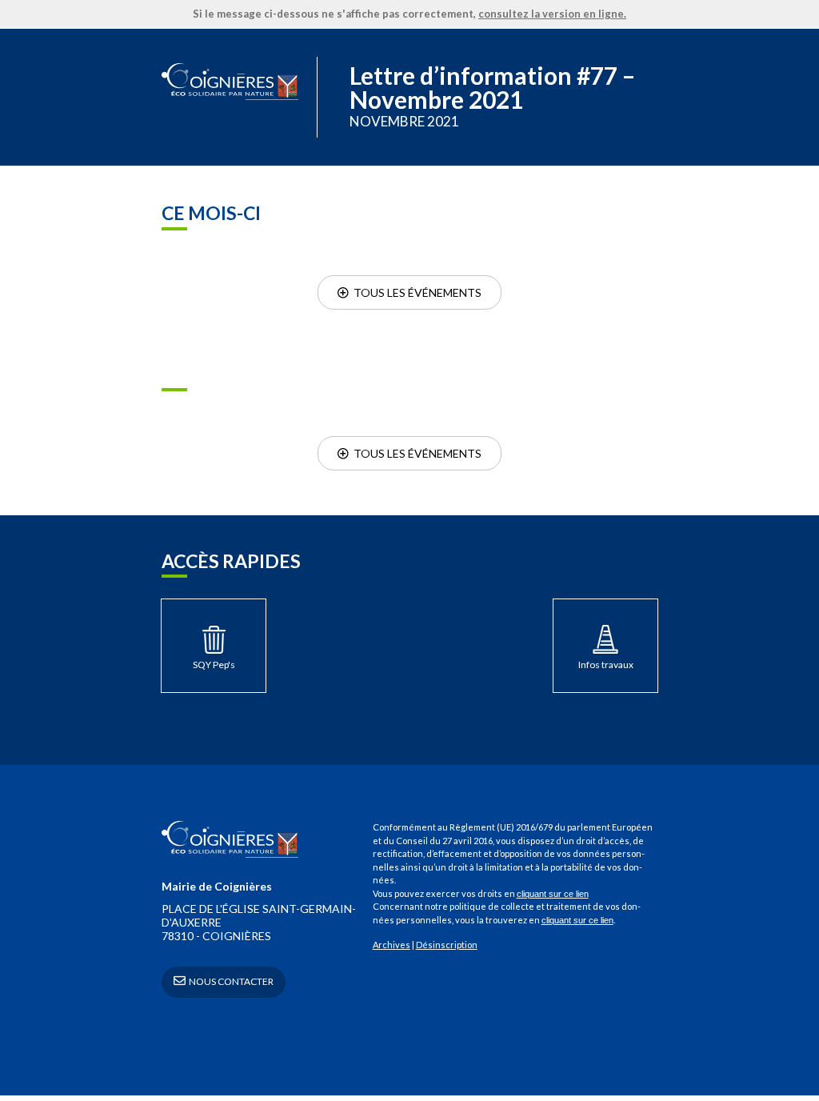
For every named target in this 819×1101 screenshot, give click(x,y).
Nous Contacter (230, 981)
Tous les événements (415, 292)
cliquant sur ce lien (553, 894)
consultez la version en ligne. (552, 13)
